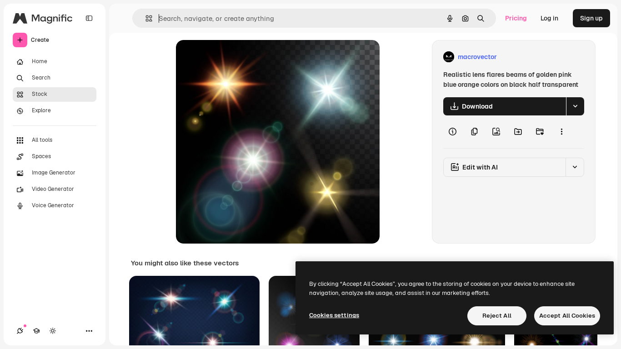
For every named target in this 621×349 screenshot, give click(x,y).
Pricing (516, 18)
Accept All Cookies (567, 315)
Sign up (591, 18)
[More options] (561, 132)
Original (234, 57)
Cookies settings (334, 315)
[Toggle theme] (52, 331)
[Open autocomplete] (145, 18)
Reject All (496, 315)
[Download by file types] (575, 106)
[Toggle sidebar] (89, 18)
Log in (549, 18)
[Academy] (36, 331)
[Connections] (20, 331)
